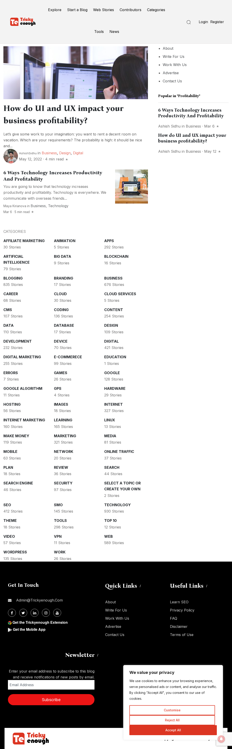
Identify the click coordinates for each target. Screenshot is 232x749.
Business (49, 153)
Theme (10, 520)
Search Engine (18, 483)
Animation (64, 240)
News (114, 31)
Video (9, 536)
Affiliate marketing (24, 240)
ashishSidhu (28, 153)
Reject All (172, 720)
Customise (172, 710)
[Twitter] (23, 613)
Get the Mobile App (29, 629)
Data (8, 325)
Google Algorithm (22, 388)
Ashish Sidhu (169, 126)
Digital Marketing (22, 357)
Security (63, 483)
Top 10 (110, 520)
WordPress (15, 552)
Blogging (13, 278)
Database (64, 325)
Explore (54, 9)
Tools (99, 31)
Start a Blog (77, 9)
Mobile (10, 451)
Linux (109, 420)
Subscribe (51, 699)
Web (108, 536)
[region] (173, 702)
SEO (7, 505)
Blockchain (116, 256)
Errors (10, 373)
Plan (8, 467)
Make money (16, 436)
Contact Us (172, 81)
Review (61, 467)
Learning (63, 420)
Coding (61, 309)
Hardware (115, 388)
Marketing (65, 436)
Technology (58, 206)
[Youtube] (57, 613)
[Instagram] (46, 613)
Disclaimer (179, 626)
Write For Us (173, 56)
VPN (58, 536)
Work (59, 552)
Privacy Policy (182, 610)
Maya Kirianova (14, 206)
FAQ (173, 618)
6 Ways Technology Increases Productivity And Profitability (191, 112)
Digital (78, 153)
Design (65, 153)
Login (203, 22)
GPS (57, 388)
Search (111, 467)
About (168, 48)
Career (10, 294)
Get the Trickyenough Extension (40, 622)
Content (113, 309)
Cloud (60, 294)
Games (60, 373)
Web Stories (103, 9)
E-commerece (68, 357)
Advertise (171, 73)
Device (61, 341)
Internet (113, 404)
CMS (7, 309)
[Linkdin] (35, 613)
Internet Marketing (24, 420)
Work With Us (175, 64)
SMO (58, 505)
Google (112, 373)
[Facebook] (12, 613)
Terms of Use (181, 634)
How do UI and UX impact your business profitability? (192, 138)
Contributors (130, 9)
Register (217, 22)
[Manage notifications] (221, 739)
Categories (156, 9)
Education (115, 357)
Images (61, 404)
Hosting (12, 404)
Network (63, 451)
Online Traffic (119, 451)
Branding (63, 278)
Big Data (62, 256)
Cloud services (120, 294)
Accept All (173, 730)
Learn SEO (179, 602)
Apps (109, 240)
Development (17, 341)
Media (110, 436)
